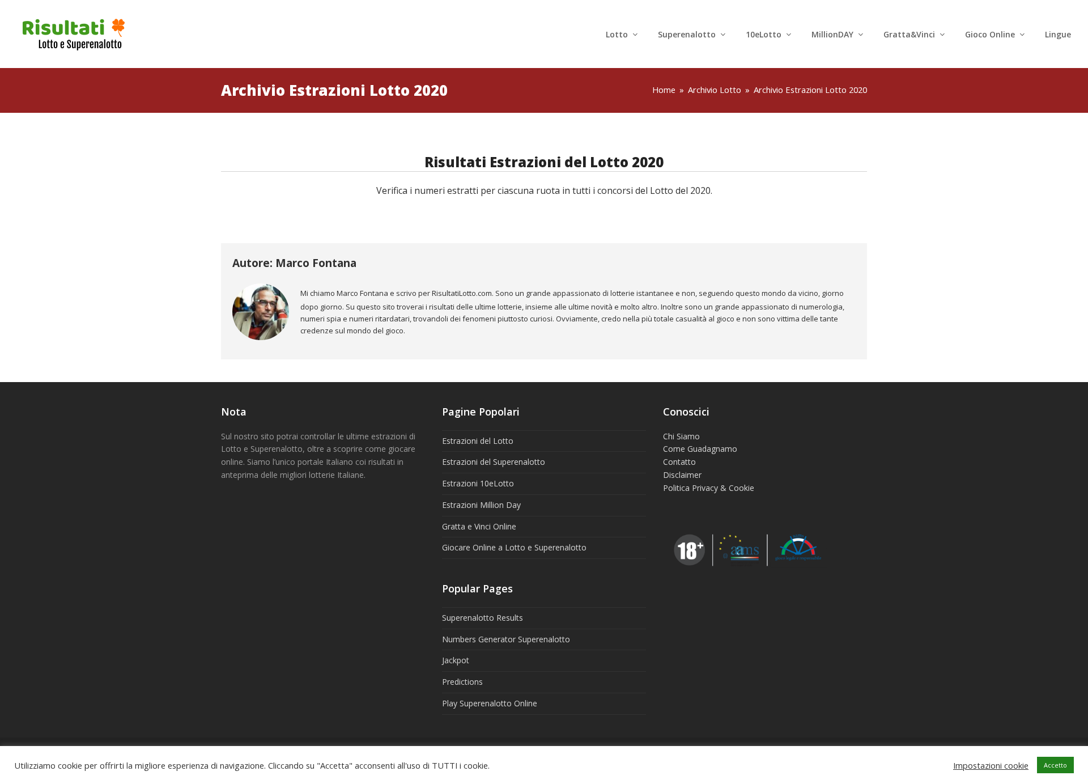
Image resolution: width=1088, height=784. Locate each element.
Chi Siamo (681, 436)
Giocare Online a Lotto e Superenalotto (514, 547)
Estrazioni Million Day (481, 504)
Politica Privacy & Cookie (708, 487)
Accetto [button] (1055, 765)
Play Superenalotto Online (489, 703)
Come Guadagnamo (700, 448)
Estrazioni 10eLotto (478, 483)
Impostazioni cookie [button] (990, 765)
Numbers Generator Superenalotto (506, 639)
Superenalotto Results (482, 617)
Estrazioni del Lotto (477, 440)
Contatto (679, 461)
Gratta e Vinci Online (479, 526)
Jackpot (455, 660)
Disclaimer (682, 474)
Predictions (462, 681)
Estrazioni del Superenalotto (493, 461)
